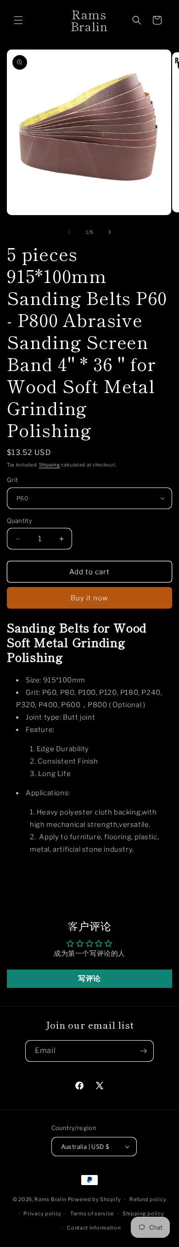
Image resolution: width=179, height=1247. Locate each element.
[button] (18, 20)
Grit (12, 479)
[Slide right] (110, 232)
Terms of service (92, 1213)
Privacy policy (42, 1213)
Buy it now (89, 598)
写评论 (89, 978)
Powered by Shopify (94, 1199)
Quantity (19, 520)
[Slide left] (69, 232)
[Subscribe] (143, 1051)
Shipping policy (143, 1213)
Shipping (49, 464)
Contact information (93, 1228)
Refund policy (147, 1199)
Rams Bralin (50, 1199)
